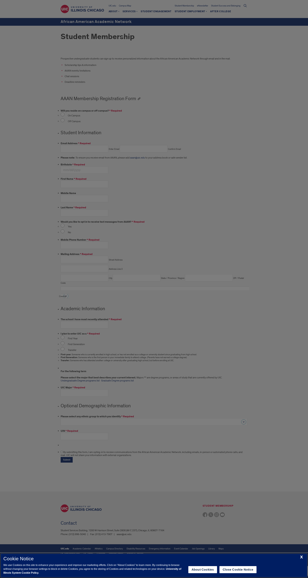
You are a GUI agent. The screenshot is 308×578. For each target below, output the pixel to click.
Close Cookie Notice (238, 569)
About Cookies (203, 569)
